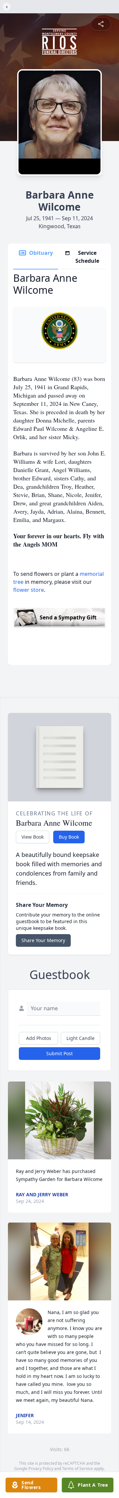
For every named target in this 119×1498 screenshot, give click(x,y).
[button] (59, 1120)
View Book (32, 837)
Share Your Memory (43, 940)
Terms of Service (77, 1468)
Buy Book (69, 837)
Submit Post (59, 1053)
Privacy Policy (40, 1468)
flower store (28, 589)
